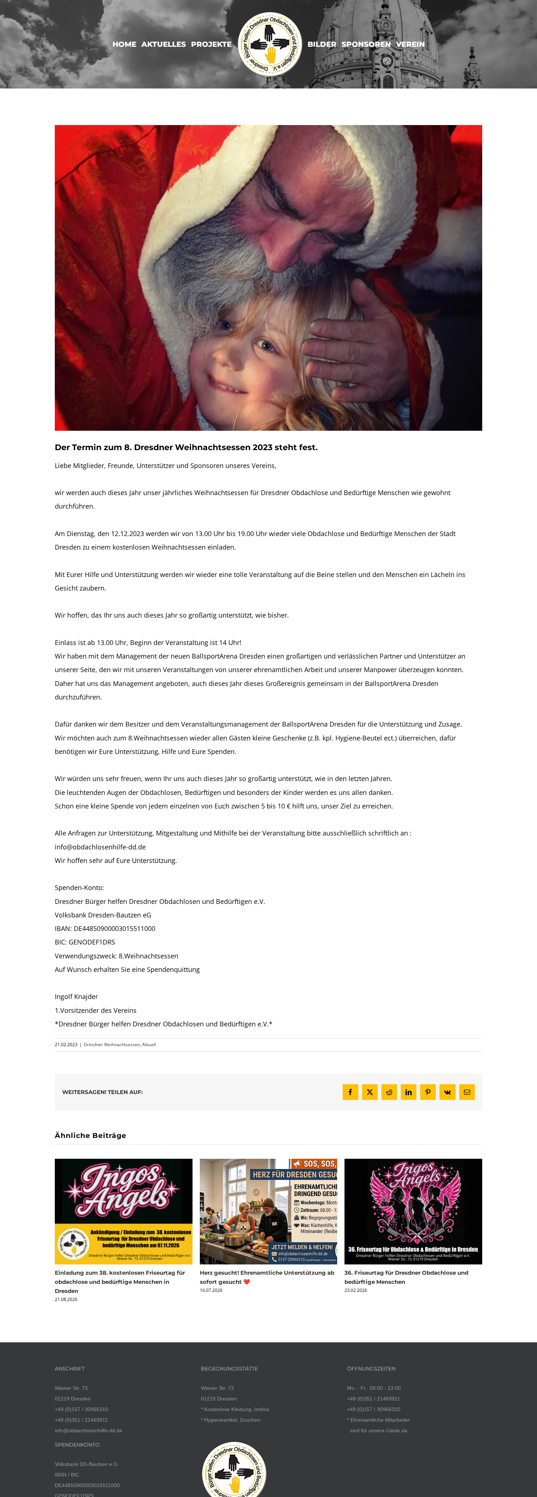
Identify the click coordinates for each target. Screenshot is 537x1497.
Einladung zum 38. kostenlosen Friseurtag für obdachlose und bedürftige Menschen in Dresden (120, 1281)
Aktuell (149, 1044)
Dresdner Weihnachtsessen (112, 1044)
